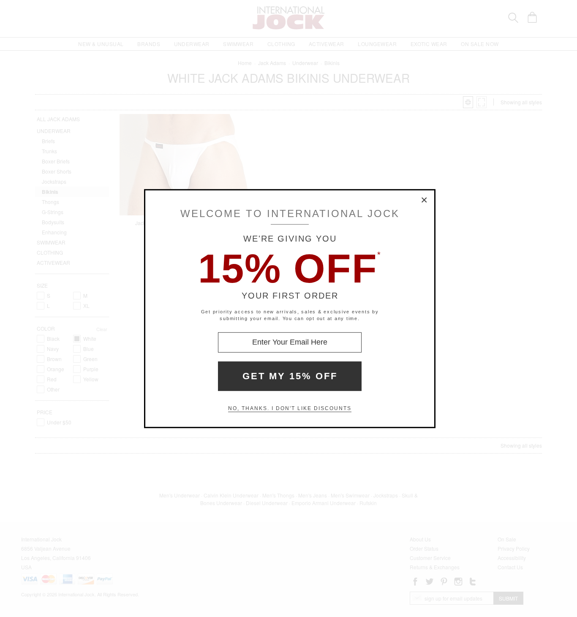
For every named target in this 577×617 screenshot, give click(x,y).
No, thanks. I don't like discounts (289, 408)
